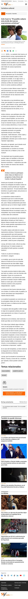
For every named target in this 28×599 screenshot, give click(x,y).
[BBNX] (7, 594)
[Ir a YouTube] (21, 575)
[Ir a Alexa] (24, 575)
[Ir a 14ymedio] (8, 4)
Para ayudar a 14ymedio (11, 13)
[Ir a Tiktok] (15, 575)
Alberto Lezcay (17, 371)
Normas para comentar (20, 582)
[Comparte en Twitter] (10, 50)
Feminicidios (21, 1)
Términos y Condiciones (4, 588)
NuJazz (4, 375)
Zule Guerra (6, 371)
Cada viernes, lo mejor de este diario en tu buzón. (14, 393)
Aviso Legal (18, 585)
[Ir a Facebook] (2, 575)
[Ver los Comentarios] (4, 50)
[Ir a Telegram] (12, 575)
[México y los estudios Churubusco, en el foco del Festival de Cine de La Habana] (14, 475)
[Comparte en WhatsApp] (13, 50)
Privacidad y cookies (6, 585)
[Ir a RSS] (2, 578)
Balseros (15, 1)
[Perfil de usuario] (26, 4)
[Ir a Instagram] (8, 575)
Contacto (17, 587)
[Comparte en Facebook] (7, 50)
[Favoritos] (2, 50)
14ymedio (3, 582)
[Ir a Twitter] (5, 575)
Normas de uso (23, 402)
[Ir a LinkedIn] (18, 575)
